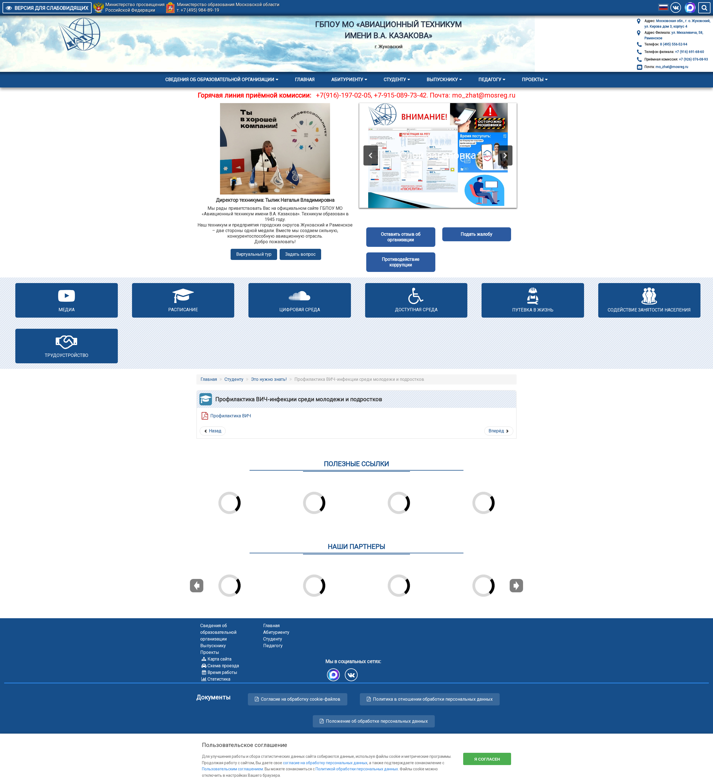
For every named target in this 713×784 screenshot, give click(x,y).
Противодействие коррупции (400, 262)
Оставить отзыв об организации (401, 237)
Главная (305, 79)
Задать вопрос (300, 254)
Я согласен (487, 759)
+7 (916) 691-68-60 (689, 52)
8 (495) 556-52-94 (673, 44)
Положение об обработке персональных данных (377, 721)
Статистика (218, 679)
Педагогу (489, 79)
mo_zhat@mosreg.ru (672, 67)
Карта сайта (219, 659)
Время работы (222, 672)
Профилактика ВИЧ (230, 415)
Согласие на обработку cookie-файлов (300, 699)
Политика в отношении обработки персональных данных (433, 699)
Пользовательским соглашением (232, 769)
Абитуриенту (347, 79)
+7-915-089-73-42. (401, 95)
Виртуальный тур (254, 254)
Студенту (395, 79)
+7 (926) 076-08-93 (693, 59)
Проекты (533, 79)
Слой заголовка (438, 155)
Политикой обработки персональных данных (357, 769)
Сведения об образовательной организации (219, 79)
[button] (370, 155)
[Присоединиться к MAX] (690, 7)
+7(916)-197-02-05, (345, 95)
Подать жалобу (476, 234)
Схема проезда (223, 665)
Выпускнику (442, 79)
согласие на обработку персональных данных (325, 763)
